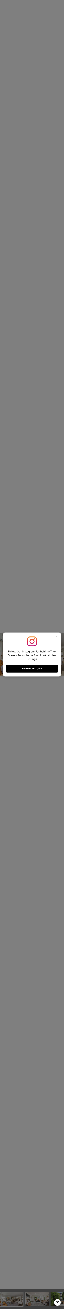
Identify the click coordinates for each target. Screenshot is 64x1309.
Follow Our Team (32, 668)
